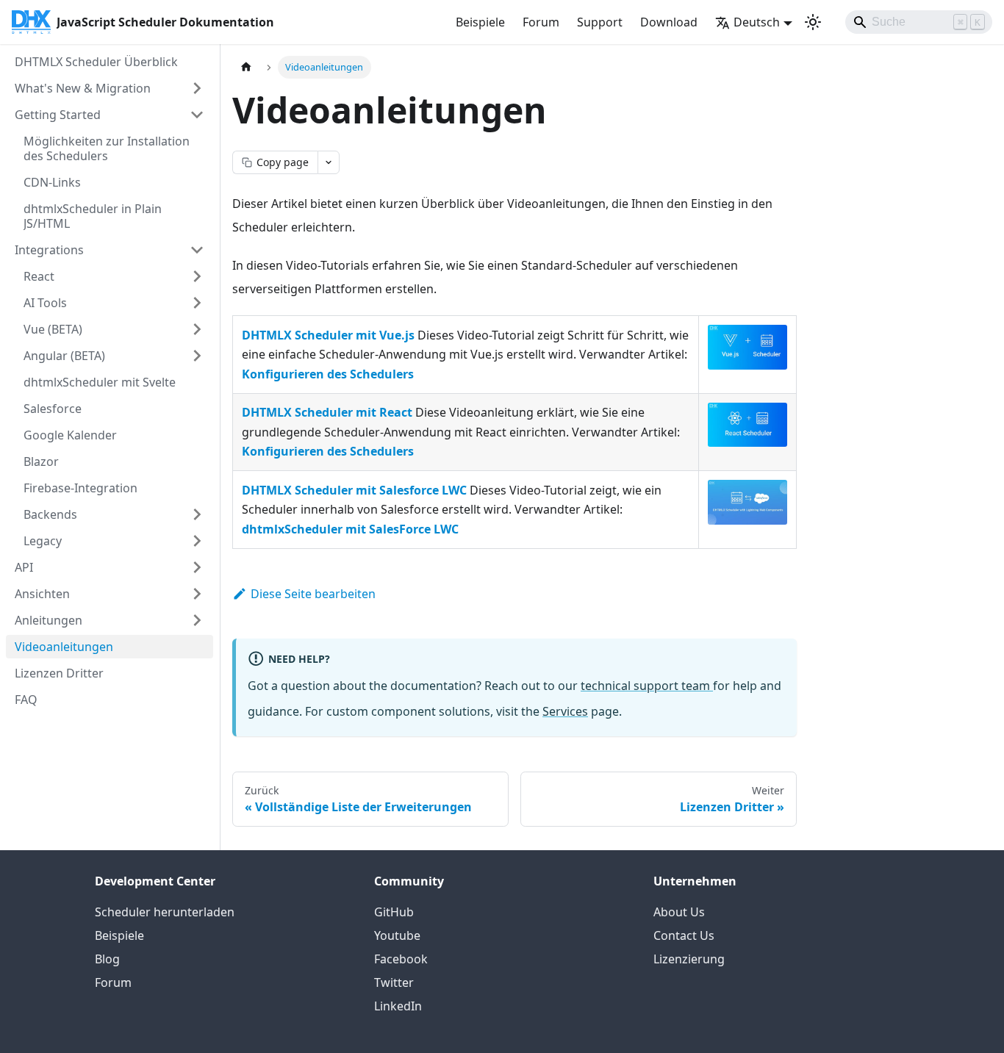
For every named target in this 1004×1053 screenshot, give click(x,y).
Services (565, 711)
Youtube (397, 935)
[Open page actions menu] (329, 162)
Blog (107, 959)
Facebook (401, 959)
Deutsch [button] (757, 22)
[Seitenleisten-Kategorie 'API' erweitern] (197, 567)
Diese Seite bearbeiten (313, 594)
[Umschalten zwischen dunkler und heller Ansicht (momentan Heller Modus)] (813, 22)
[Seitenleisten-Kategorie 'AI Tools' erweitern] (197, 303)
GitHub (394, 912)
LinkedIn (398, 1006)
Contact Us (683, 935)
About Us (679, 912)
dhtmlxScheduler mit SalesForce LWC (350, 529)
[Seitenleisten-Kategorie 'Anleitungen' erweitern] (197, 620)
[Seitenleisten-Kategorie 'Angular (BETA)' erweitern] (197, 355)
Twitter (394, 982)
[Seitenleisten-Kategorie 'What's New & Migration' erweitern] (197, 88)
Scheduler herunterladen (164, 912)
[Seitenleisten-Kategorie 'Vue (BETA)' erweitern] (197, 329)
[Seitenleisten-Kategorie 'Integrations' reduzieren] (197, 250)
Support (600, 22)
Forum (541, 22)
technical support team (647, 686)
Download (669, 22)
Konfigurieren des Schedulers (328, 374)
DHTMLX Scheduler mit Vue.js (328, 335)
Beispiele (480, 22)
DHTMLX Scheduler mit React (327, 412)
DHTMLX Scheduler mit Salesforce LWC (354, 490)
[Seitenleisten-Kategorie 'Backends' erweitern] (197, 514)
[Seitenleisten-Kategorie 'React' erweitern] (197, 276)
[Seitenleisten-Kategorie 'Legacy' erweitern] (197, 541)
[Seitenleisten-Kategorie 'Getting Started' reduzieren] (197, 114)
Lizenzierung (689, 959)
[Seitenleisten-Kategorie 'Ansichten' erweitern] (197, 593)
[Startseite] (246, 67)
